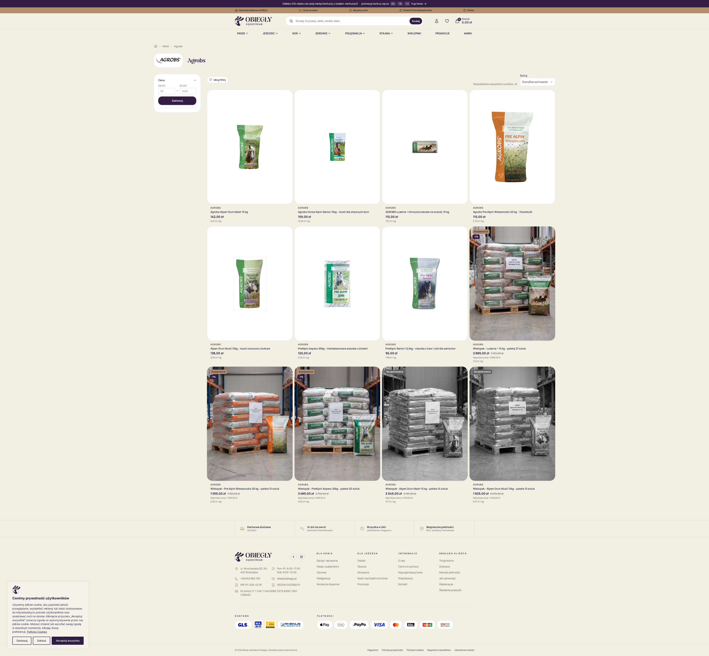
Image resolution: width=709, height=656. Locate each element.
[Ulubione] (447, 21)
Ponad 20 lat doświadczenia (417, 10)
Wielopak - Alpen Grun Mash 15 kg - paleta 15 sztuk (417, 488)
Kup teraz (417, 3)
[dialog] (48, 615)
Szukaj (416, 21)
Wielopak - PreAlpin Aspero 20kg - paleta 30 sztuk (328, 488)
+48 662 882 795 (250, 578)
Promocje (442, 33)
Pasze (241, 33)
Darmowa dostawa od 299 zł (253, 10)
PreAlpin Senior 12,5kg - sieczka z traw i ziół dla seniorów (420, 348)
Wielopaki (414, 33)
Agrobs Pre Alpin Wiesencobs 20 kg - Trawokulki (502, 212)
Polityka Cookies (37, 631)
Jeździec (269, 33)
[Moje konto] (436, 21)
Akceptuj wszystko (68, 640)
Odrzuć (41, 640)
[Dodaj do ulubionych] (287, 95)
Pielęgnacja (353, 33)
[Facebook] (293, 556)
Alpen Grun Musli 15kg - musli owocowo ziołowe (240, 348)
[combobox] (351, 21)
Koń (295, 33)
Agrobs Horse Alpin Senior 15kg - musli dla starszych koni (333, 212)
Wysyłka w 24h (360, 10)
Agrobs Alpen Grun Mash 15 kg (229, 212)
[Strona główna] (156, 46)
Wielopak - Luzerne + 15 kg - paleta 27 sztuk (499, 348)
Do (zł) (183, 85)
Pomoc (470, 10)
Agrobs (178, 46)
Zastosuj (177, 100)
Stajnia (384, 33)
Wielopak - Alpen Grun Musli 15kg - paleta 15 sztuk (504, 488)
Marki (468, 33)
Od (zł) (161, 85)
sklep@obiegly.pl (287, 578)
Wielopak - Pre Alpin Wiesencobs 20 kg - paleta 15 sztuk (244, 488)
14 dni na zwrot (310, 10)
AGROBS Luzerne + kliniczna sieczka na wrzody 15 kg (417, 212)
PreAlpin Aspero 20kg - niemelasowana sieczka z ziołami (333, 348)
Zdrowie (321, 33)
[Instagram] (301, 556)
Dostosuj (22, 640)
